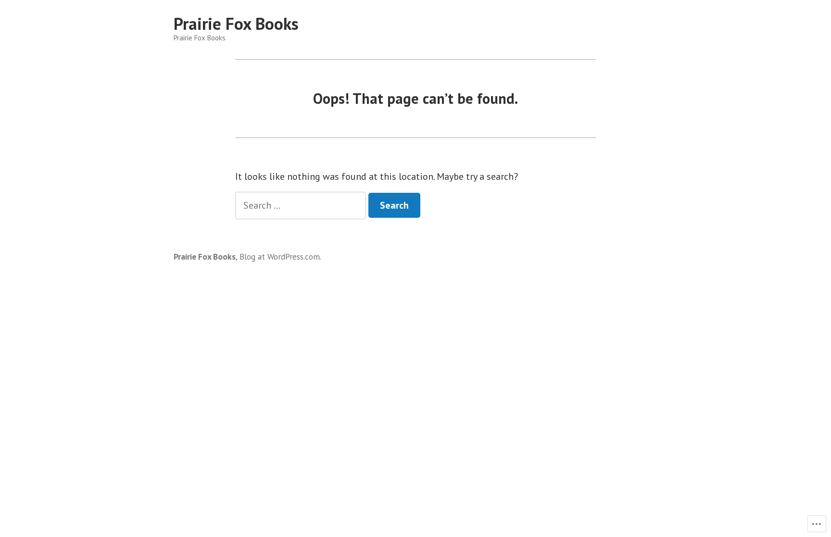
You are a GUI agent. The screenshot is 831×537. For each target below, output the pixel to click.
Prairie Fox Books (236, 23)
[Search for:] (301, 205)
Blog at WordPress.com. (280, 256)
